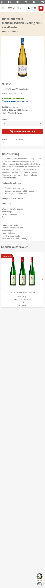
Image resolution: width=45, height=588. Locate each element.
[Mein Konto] (35, 8)
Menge (4, 119)
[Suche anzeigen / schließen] (29, 8)
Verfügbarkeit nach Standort (16, 101)
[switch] (39, 583)
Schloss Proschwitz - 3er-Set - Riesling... (22, 294)
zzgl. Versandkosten (20, 89)
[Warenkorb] (41, 8)
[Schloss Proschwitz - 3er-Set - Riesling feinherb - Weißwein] (22, 270)
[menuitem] (3, 8)
